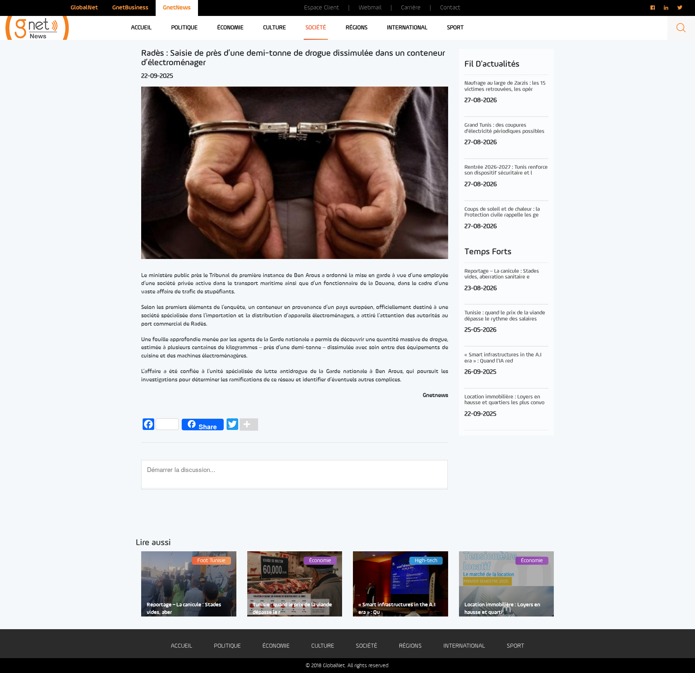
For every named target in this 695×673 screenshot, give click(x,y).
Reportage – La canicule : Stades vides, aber (184, 608)
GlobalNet (84, 8)
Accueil (141, 28)
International (407, 28)
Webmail (370, 8)
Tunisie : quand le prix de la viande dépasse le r (292, 608)
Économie (230, 28)
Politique (184, 28)
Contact (450, 8)
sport (455, 28)
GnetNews (177, 8)
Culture (274, 28)
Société (316, 28)
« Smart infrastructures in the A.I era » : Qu (396, 608)
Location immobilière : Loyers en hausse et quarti (502, 608)
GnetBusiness (130, 8)
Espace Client (321, 8)
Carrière (411, 8)
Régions (356, 28)
